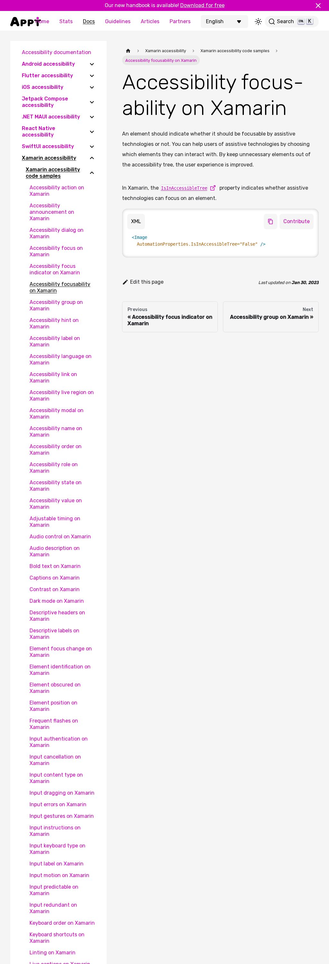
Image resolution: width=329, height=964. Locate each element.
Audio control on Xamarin (60, 537)
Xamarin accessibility (49, 158)
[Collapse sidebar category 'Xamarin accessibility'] (92, 158)
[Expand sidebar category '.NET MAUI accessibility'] (92, 117)
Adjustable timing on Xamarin (55, 521)
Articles (150, 21)
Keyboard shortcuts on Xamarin (57, 937)
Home (42, 21)
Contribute (296, 221)
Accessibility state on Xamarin (56, 485)
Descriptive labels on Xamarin (54, 634)
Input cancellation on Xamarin (55, 760)
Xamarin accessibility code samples (53, 172)
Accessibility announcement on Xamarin (52, 212)
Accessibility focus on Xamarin (56, 251)
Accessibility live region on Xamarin (62, 395)
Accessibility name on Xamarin (56, 431)
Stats (66, 21)
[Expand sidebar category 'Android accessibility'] (92, 64)
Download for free (202, 5)
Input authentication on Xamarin (59, 742)
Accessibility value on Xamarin (56, 503)
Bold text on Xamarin (55, 566)
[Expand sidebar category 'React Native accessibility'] (92, 131)
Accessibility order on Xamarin (56, 449)
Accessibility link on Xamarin (53, 377)
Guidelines (117, 21)
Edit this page (147, 282)
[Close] (321, 5)
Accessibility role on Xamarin (54, 467)
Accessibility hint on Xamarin (54, 323)
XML (136, 221)
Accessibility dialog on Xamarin (57, 233)
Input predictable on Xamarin (54, 890)
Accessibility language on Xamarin (61, 359)
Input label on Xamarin (57, 864)
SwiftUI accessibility (48, 146)
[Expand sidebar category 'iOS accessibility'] (92, 87)
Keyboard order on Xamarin (62, 923)
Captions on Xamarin (55, 578)
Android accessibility (48, 64)
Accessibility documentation (56, 52)
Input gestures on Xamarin (62, 816)
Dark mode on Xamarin (57, 601)
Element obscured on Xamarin (55, 688)
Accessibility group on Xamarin (56, 305)
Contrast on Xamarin (55, 589)
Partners (180, 21)
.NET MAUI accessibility (51, 117)
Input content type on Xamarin (56, 778)
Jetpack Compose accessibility (45, 102)
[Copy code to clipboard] (270, 221)
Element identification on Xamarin (60, 670)
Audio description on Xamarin (55, 551)
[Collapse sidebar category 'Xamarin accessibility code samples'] (92, 173)
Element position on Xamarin (53, 706)
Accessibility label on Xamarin (55, 341)
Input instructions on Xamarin (55, 831)
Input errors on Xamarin (58, 804)
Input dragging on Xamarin (62, 793)
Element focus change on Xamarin (61, 652)
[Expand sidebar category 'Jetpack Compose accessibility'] (92, 102)
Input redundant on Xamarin (53, 908)
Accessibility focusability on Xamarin (60, 287)
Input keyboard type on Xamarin (57, 849)
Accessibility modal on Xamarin (57, 413)
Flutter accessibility (47, 75)
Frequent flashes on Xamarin (54, 724)
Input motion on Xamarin (59, 875)
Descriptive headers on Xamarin (57, 616)
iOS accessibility (42, 87)
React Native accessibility (38, 131)
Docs (89, 21)
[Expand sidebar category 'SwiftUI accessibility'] (92, 146)
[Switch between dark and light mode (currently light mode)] (258, 21)
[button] (225, 21)
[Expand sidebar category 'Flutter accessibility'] (92, 76)
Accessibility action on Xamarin (57, 190)
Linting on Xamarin (53, 953)
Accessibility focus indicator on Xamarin (55, 269)
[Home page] (128, 50)
